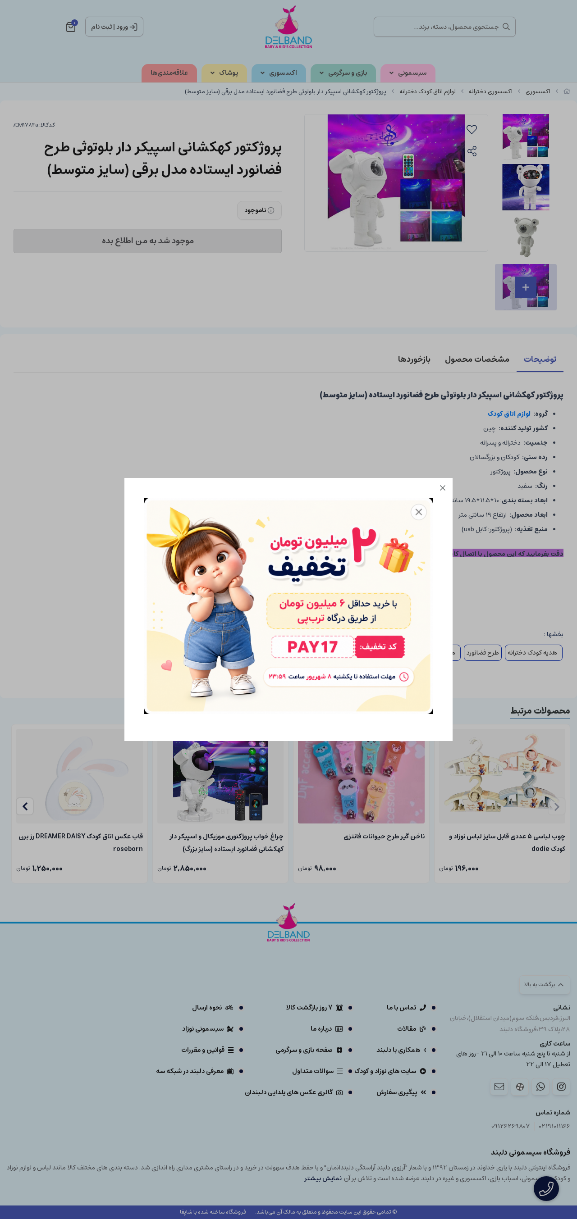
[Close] (443, 488)
